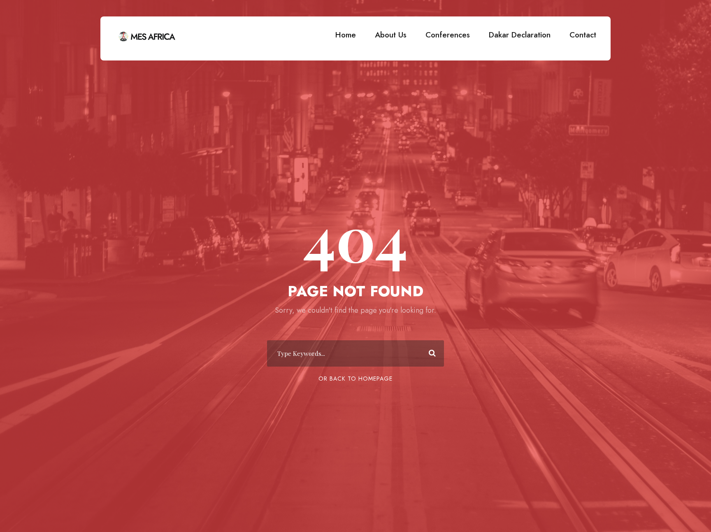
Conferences (447, 34)
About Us (391, 34)
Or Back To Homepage (355, 378)
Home (345, 34)
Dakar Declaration (520, 34)
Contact (582, 34)
